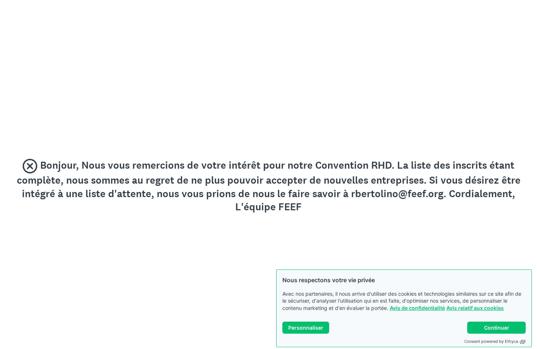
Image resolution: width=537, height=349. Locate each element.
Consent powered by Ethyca (491, 341)
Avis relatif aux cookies (475, 308)
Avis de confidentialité (417, 308)
